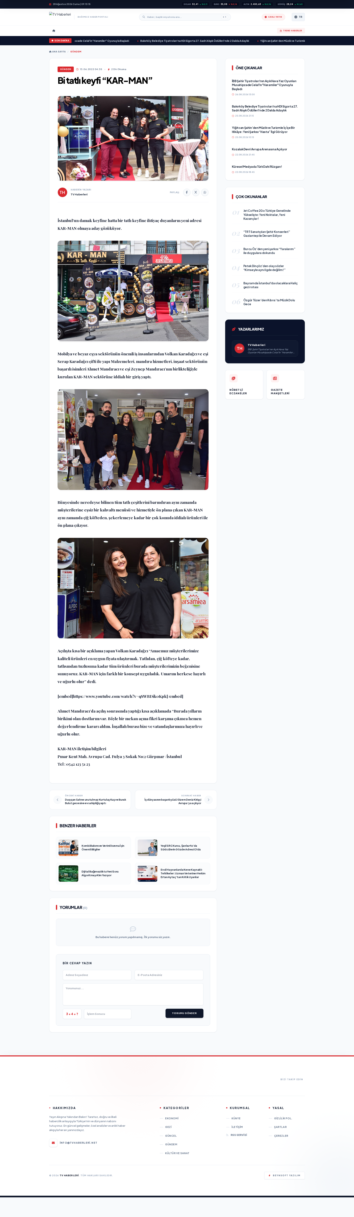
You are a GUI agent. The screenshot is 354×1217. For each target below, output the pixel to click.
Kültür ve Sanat (177, 1153)
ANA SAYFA (59, 51)
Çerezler (281, 1135)
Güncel (171, 1135)
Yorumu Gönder (184, 1013)
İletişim (237, 1127)
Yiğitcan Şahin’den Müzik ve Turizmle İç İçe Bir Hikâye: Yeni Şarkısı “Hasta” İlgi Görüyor (285, 40)
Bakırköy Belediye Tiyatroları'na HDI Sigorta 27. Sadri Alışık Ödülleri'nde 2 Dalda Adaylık (166, 40)
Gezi (168, 1127)
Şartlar (280, 1127)
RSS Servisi (239, 1135)
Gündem (76, 51)
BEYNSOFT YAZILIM (287, 1175)
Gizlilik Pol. (283, 1118)
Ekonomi (171, 1118)
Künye (236, 1118)
